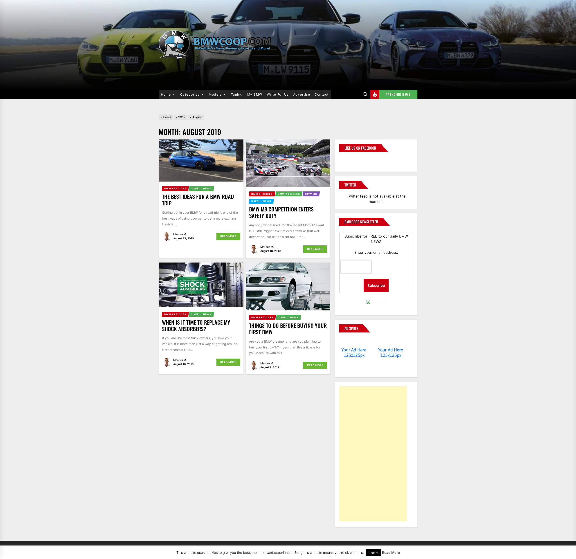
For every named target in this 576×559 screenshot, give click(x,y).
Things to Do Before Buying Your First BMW (288, 328)
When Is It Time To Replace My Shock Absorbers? (196, 325)
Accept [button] (373, 553)
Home (166, 94)
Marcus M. (180, 234)
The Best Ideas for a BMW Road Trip (198, 199)
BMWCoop (354, 159)
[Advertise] (354, 341)
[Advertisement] (373, 453)
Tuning (237, 94)
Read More (228, 236)
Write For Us (278, 94)
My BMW (254, 94)
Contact (322, 94)
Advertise (301, 94)
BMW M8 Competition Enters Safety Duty (281, 212)
